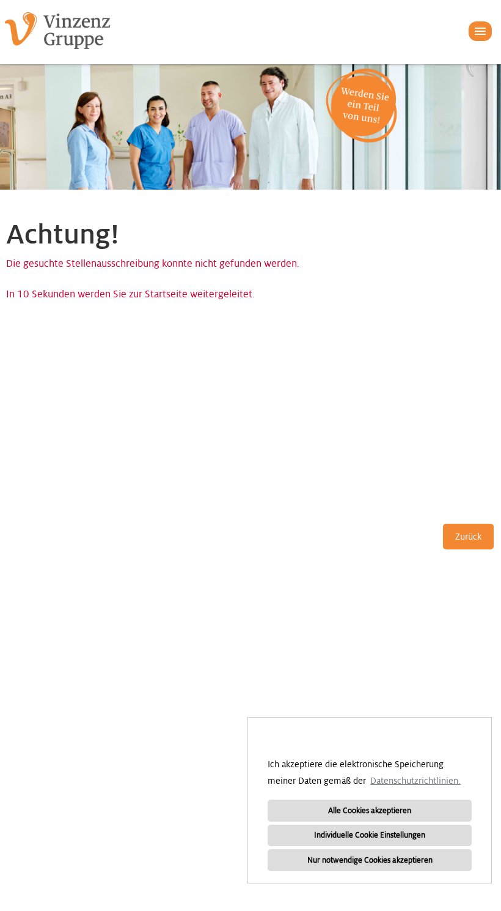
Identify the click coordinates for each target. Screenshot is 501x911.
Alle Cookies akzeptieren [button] (369, 810)
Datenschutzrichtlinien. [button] (415, 781)
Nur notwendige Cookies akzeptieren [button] (370, 860)
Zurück (468, 536)
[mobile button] (480, 31)
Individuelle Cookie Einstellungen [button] (369, 835)
